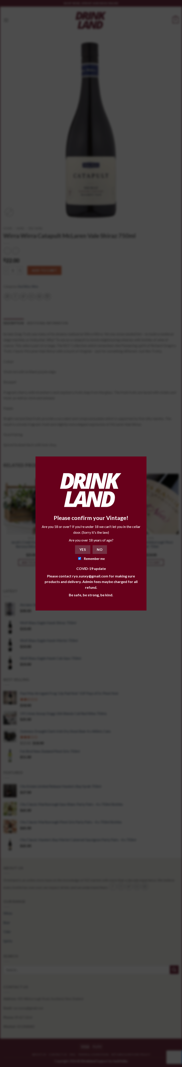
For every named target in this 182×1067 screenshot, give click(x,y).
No (100, 549)
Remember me (94, 559)
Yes (82, 549)
